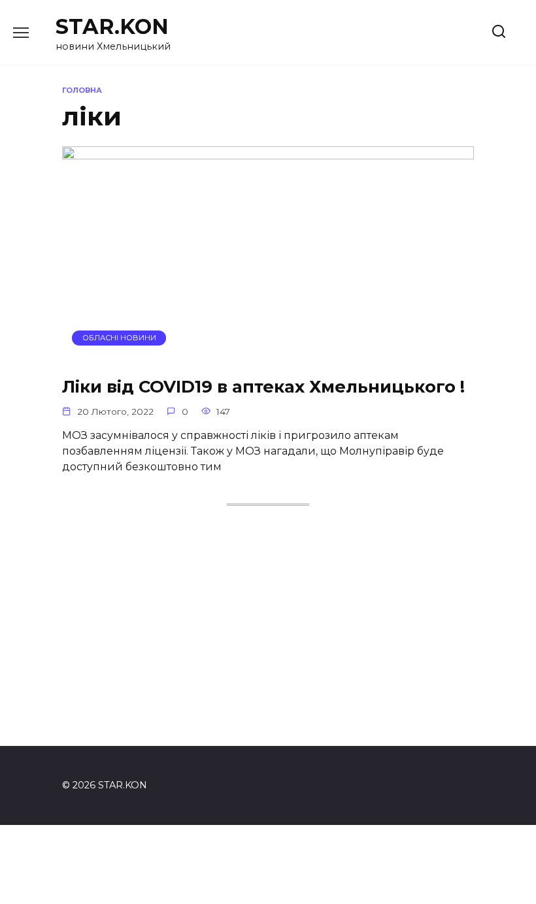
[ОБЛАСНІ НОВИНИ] (268, 356)
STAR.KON (112, 26)
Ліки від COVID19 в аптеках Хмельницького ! (263, 386)
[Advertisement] (268, 638)
